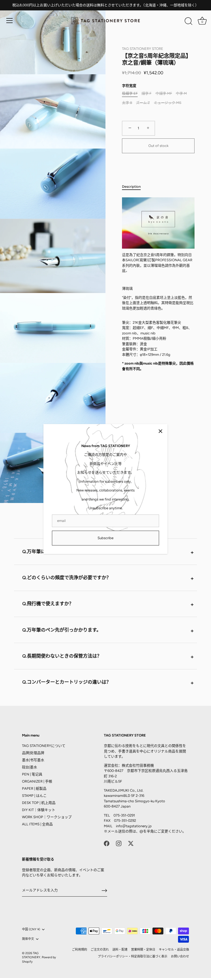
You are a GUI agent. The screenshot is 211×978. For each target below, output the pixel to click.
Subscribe (105, 538)
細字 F (146, 93)
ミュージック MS (167, 103)
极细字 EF (130, 93)
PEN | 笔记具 (32, 774)
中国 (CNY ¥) (31, 929)
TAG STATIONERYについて (43, 746)
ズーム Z (143, 103)
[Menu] (10, 21)
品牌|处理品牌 (33, 753)
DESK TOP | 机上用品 (38, 803)
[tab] (134, 186)
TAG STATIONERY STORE (142, 49)
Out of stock (158, 146)
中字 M (181, 93)
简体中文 (28, 939)
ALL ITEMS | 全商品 (37, 824)
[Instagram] (118, 843)
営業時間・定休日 (143, 949)
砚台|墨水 (29, 767)
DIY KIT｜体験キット (38, 810)
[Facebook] (106, 843)
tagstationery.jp (139, 826)
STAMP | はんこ (34, 796)
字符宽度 (129, 86)
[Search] (188, 21)
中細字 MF (164, 93)
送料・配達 (119, 949)
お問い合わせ (180, 956)
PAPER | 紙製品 (34, 788)
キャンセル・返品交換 (174, 949)
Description (131, 186)
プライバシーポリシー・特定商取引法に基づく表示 (132, 956)
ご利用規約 (79, 949)
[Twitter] (131, 843)
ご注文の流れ (100, 949)
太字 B (127, 103)
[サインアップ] (104, 890)
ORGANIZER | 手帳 (37, 781)
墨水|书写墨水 (33, 760)
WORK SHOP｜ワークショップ (47, 817)
